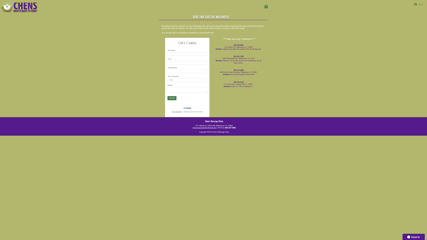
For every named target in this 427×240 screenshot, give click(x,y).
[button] (266, 6)
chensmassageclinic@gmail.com (204, 128)
